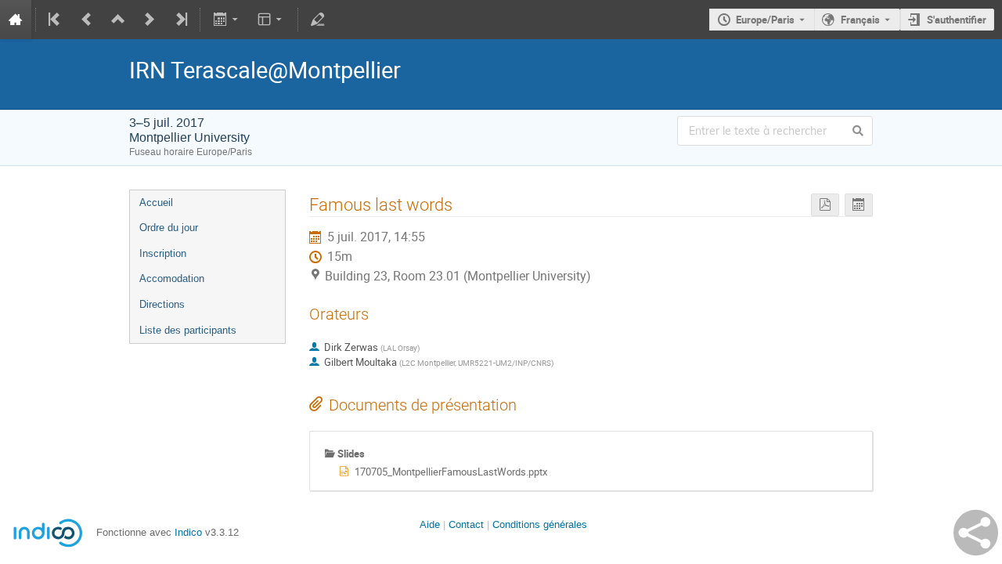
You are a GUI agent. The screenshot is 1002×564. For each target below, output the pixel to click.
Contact (466, 524)
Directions (162, 304)
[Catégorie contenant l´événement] (118, 19)
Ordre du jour (168, 227)
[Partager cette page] (975, 532)
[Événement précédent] (87, 19)
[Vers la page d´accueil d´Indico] (15, 19)
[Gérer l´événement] (317, 19)
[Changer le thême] (271, 19)
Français (860, 20)
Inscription (162, 253)
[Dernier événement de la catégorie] (180, 19)
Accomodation (171, 278)
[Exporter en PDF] (825, 204)
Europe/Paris (765, 20)
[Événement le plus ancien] (55, 19)
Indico (188, 532)
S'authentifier (956, 20)
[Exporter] (226, 19)
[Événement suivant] (149, 19)
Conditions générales (539, 524)
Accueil (156, 202)
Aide (430, 524)
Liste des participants (187, 330)
